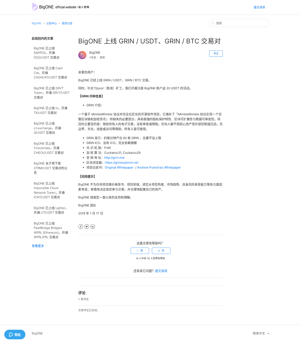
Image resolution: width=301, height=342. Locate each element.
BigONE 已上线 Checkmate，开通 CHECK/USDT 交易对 (49, 148)
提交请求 (259, 7)
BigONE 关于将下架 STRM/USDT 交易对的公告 (50, 167)
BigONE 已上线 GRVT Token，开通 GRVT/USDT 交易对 (52, 92)
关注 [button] (216, 53)
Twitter (86, 226)
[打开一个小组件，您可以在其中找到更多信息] (14, 335)
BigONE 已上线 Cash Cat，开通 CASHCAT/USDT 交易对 (50, 72)
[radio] (140, 251)
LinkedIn (92, 226)
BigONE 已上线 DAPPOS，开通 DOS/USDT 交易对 (46, 52)
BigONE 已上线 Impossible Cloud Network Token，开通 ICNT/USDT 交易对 (49, 190)
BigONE (36, 23)
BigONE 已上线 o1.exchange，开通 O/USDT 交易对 (47, 128)
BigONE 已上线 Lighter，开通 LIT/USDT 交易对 (51, 210)
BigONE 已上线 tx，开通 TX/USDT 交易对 (50, 110)
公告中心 (51, 23)
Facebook (80, 226)
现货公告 (67, 23)
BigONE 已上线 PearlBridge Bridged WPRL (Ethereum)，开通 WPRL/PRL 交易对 (51, 230)
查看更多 (38, 246)
